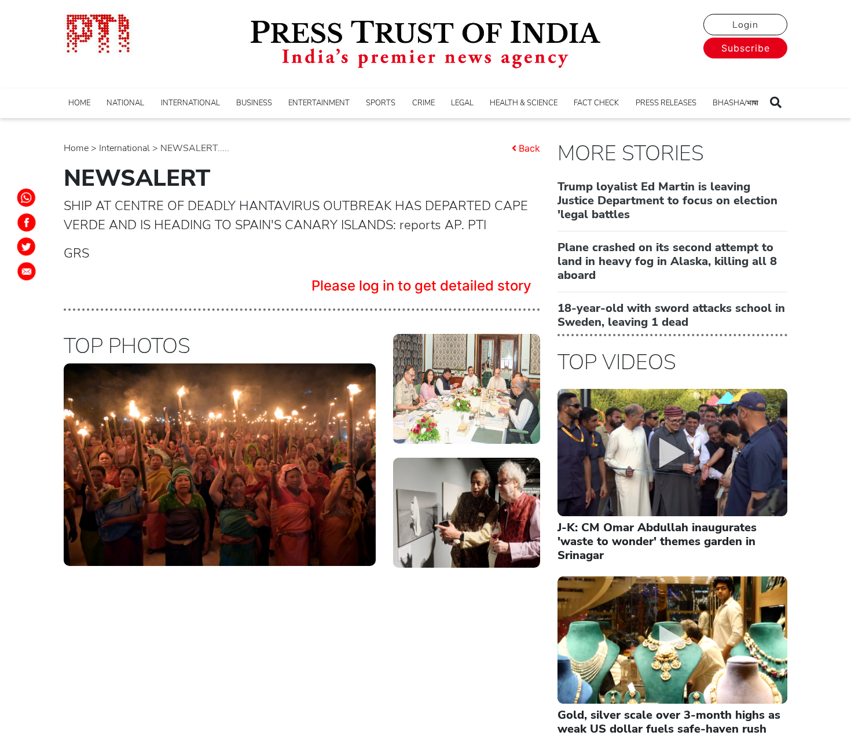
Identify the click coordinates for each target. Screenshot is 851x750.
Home (76, 148)
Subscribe (745, 48)
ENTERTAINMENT (319, 103)
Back (529, 148)
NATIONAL (125, 103)
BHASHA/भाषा (735, 103)
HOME (79, 103)
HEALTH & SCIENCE (523, 103)
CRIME (423, 103)
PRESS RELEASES (666, 103)
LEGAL (462, 103)
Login (745, 25)
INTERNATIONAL (190, 103)
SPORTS (380, 103)
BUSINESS (254, 103)
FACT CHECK (596, 103)
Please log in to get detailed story (421, 285)
